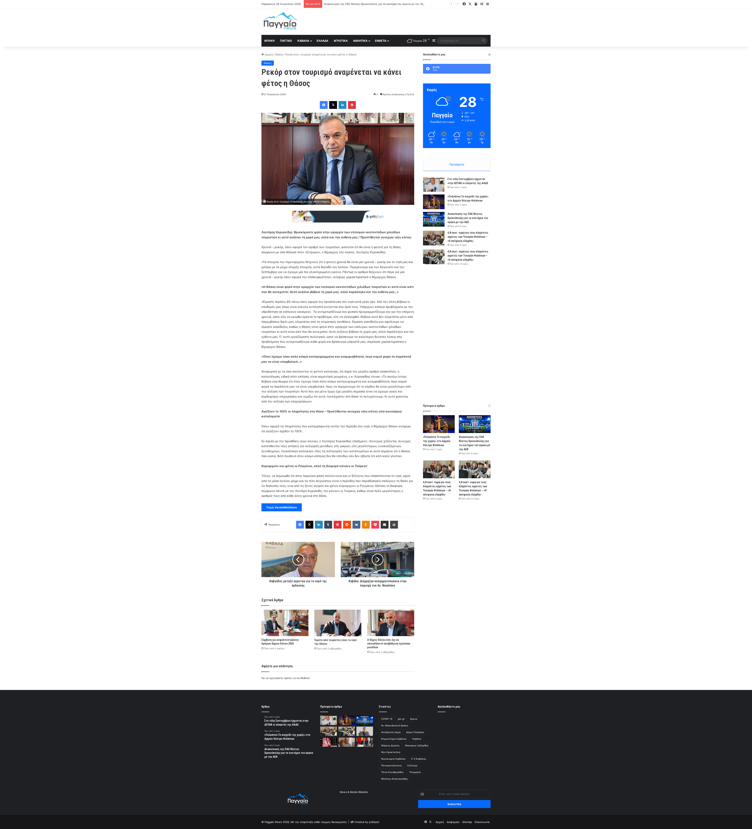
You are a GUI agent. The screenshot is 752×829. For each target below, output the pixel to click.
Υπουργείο (415, 772)
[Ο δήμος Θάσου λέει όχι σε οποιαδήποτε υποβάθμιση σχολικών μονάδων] (390, 623)
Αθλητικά (360, 40)
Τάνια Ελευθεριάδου (392, 772)
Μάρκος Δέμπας (390, 745)
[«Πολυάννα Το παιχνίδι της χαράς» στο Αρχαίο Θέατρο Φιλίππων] (434, 201)
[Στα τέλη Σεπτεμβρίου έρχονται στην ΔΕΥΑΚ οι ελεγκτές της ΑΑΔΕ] (434, 184)
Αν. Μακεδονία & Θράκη (394, 725)
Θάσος (279, 54)
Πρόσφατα (456, 164)
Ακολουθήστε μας (449, 706)
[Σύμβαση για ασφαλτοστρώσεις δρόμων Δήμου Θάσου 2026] (284, 623)
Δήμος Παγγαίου (415, 732)
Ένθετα (380, 40)
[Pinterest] (352, 105)
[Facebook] (324, 105)
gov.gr (401, 718)
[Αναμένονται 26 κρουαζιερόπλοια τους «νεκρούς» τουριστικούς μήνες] (346, 742)
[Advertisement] (415, 21)
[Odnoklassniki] (366, 525)
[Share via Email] (385, 525)
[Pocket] (375, 525)
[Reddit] (347, 525)
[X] (333, 105)
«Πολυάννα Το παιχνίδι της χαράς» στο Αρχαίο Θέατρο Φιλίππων (436, 441)
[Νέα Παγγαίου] (279, 20)
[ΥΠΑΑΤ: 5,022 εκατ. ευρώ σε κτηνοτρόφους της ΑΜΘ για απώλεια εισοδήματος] (364, 742)
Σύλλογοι (412, 765)
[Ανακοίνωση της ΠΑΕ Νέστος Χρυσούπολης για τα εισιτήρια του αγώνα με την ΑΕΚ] (434, 219)
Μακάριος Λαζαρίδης (416, 745)
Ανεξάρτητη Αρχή (391, 732)
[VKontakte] (356, 525)
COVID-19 (386, 718)
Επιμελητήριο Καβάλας (394, 738)
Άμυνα (413, 718)
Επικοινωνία (482, 822)
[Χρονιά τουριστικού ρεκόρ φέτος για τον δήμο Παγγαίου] (364, 731)
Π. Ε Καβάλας (418, 758)
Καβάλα (303, 40)
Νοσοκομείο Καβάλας (393, 758)
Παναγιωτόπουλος (391, 765)
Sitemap (467, 822)
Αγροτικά (341, 40)
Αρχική (269, 40)
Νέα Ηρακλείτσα (390, 752)
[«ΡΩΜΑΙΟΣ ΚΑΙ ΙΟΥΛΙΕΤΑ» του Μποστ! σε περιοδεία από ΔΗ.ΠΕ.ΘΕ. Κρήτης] (328, 742)
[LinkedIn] (342, 105)
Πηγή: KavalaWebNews (281, 507)
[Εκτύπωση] (394, 525)
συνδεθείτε (303, 678)
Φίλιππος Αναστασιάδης (394, 778)
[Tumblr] (328, 525)
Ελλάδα (322, 40)
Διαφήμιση (453, 822)
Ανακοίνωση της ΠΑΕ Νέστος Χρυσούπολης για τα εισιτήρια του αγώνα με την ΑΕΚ (467, 218)
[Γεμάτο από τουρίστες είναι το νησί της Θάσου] (337, 623)
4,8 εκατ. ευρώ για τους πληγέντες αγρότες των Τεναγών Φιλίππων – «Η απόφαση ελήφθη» (380, 3)
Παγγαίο (286, 40)
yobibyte (374, 822)
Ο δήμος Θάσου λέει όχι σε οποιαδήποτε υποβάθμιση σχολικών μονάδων (388, 643)
